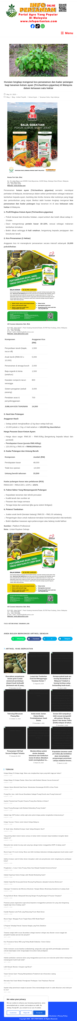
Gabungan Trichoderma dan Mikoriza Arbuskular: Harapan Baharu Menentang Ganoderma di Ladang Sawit (36, 889)
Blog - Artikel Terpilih (19, 97)
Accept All (39, 1013)
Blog (8, 97)
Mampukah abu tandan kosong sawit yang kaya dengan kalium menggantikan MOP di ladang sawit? (35, 845)
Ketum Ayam (33, 97)
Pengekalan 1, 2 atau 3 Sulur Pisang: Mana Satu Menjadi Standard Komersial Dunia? (30, 868)
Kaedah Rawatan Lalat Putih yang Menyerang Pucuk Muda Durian (24, 912)
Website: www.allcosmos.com (17, 334)
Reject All (26, 1013)
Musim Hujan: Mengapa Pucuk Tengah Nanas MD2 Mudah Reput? (24, 919)
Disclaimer (52, 1016)
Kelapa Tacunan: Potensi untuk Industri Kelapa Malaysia (21, 822)
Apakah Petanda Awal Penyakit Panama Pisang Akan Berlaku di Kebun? (26, 801)
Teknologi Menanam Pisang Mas (15, 715)
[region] (26, 1006)
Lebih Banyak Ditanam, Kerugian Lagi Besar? (18, 967)
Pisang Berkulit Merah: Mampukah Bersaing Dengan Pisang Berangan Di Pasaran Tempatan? (33, 896)
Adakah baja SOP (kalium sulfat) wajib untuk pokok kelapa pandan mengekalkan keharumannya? (34, 815)
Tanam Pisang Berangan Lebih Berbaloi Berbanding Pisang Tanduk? (25, 808)
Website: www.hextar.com (16, 185)
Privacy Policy (62, 1016)
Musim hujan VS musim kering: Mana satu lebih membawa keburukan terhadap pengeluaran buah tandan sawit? (38, 852)
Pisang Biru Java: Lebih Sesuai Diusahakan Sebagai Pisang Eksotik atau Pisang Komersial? (32, 794)
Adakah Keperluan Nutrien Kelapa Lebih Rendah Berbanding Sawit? (24, 875)
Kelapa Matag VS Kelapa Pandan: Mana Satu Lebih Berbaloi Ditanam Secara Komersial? (31, 780)
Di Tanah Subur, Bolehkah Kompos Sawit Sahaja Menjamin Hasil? (24, 829)
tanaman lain (24, 623)
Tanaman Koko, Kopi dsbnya (49, 97)
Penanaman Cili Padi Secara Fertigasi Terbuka (15, 752)
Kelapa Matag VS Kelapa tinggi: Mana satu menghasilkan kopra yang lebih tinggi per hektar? (32, 773)
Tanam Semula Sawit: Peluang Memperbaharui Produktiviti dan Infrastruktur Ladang (30, 974)
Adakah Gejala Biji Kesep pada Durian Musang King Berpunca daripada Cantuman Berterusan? (33, 882)
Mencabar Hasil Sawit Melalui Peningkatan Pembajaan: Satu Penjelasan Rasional (29, 980)
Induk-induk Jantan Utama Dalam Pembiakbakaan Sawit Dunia (38, 717)
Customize (13, 1013)
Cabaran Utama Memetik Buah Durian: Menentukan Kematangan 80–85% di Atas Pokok (31, 787)
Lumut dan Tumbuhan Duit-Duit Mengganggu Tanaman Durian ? (38, 679)
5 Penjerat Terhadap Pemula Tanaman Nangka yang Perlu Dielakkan (25, 925)
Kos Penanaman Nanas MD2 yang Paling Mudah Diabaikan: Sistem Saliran (27, 942)
